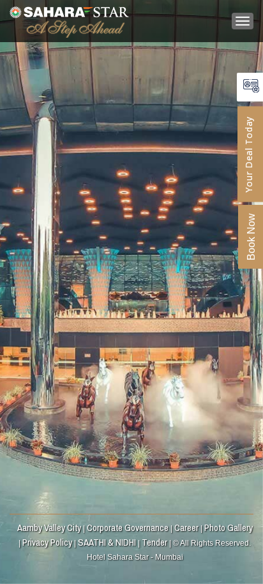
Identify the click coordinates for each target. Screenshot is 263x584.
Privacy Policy (47, 542)
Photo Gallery (228, 527)
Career (186, 527)
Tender (154, 542)
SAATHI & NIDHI (107, 542)
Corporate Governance (128, 527)
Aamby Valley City (49, 527)
